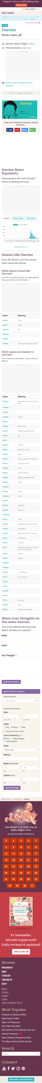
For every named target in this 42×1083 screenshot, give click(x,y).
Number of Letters (11, 763)
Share (12, 93)
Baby (4, 971)
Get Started (5, 17)
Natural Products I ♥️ (12, 1033)
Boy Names (18, 799)
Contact (5, 992)
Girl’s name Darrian (32, 23)
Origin (6, 745)
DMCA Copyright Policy (12, 1003)
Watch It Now (21, 5)
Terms (4, 999)
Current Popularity (13, 735)
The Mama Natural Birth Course (17, 1041)
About (4, 989)
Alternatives (29, 93)
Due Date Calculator (11, 1025)
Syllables (9, 775)
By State (31, 218)
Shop (4, 983)
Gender (6, 724)
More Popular (18, 738)
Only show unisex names (14, 731)
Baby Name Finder (10, 1018)
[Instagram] (18, 1069)
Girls (23, 727)
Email (4, 645)
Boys (15, 727)
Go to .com (30, 9)
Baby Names (8, 13)
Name (4, 635)
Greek (32, 43)
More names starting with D (20, 1079)
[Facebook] (8, 1069)
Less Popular (11, 741)
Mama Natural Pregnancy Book (16, 1037)
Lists (26, 19)
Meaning (7, 754)
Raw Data (18, 218)
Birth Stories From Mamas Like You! (18, 1029)
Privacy (5, 996)
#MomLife (7, 979)
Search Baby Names (12, 788)
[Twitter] (13, 1069)
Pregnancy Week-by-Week (14, 1014)
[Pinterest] (23, 1069)
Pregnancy (7, 967)
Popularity (20, 93)
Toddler (6, 975)
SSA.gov (24, 247)
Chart (6, 218)
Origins (32, 19)
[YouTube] (4, 1069)
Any (7, 727)
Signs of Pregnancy (11, 1022)
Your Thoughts (9, 655)
